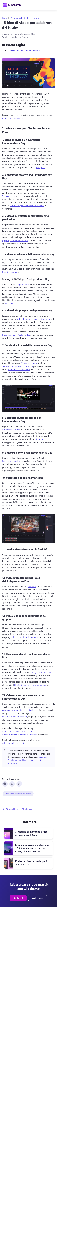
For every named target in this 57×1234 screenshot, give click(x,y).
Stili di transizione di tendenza (24, 637)
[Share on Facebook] (5, 784)
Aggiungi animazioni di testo (15, 240)
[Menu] (51, 5)
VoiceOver (10, 303)
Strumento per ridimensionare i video (27, 205)
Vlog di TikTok (22, 284)
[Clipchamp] (12, 5)
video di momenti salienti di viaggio (33, 319)
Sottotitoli (40, 439)
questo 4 (32, 586)
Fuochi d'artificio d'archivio (14, 716)
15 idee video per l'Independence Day (24, 50)
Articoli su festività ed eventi (25, 18)
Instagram (40, 167)
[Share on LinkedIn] (19, 784)
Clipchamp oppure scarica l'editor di (19, 731)
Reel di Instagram (10, 271)
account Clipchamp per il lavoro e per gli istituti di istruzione (27, 760)
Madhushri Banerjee (21, 37)
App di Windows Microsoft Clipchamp (19, 734)
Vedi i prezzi (37, 898)
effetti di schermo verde (19, 369)
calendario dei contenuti (13, 743)
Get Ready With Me (11, 429)
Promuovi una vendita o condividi (17, 710)
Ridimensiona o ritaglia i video (16, 334)
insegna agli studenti (11, 461)
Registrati (18, 898)
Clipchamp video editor (13, 118)
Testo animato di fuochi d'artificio (17, 366)
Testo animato (8, 196)
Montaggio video (29, 363)
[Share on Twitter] (12, 784)
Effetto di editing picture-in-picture (30, 684)
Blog (4, 18)
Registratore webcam (42, 672)
